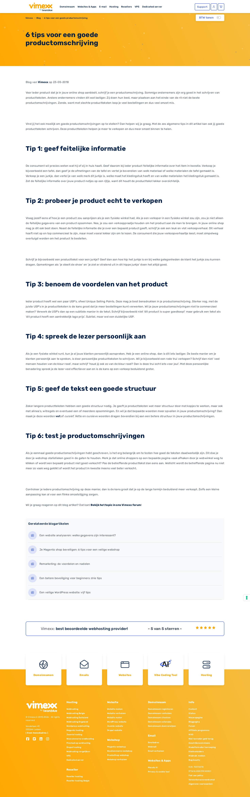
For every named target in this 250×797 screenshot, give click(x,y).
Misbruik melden (197, 756)
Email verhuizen (156, 751)
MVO (191, 734)
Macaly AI (153, 767)
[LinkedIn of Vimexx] (42, 739)
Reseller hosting (74, 776)
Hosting (113, 6)
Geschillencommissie (199, 743)
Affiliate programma (199, 730)
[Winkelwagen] (221, 6)
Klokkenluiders (196, 751)
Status (192, 713)
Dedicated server (152, 6)
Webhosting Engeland (77, 722)
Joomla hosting (74, 734)
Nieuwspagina (196, 717)
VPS (137, 6)
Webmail (152, 747)
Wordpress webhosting (77, 726)
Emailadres (153, 742)
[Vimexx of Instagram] (49, 739)
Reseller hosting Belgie (78, 781)
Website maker (114, 717)
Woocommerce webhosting (80, 739)
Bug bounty (194, 760)
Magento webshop (116, 747)
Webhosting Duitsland (77, 717)
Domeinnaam (67, 6)
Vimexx (29, 18)
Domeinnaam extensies (159, 722)
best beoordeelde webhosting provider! (92, 628)
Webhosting (72, 709)
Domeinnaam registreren (160, 709)
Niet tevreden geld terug (201, 739)
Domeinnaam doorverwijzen (162, 726)
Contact (193, 709)
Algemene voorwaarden (201, 784)
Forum (192, 726)
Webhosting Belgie (75, 713)
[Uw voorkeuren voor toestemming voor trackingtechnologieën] (247, 597)
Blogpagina (194, 722)
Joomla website (115, 726)
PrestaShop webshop (118, 755)
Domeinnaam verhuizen (160, 713)
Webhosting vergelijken (78, 751)
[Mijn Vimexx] (214, 6)
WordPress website (116, 722)
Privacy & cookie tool (159, 772)
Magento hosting (75, 730)
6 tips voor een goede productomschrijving (65, 18)
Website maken (114, 709)
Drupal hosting (73, 747)
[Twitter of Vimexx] (35, 739)
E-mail (103, 6)
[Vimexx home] (39, 6)
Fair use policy (196, 775)
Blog (38, 18)
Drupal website (114, 730)
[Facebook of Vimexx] (29, 739)
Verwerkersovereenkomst (202, 779)
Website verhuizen (116, 713)
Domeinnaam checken (159, 717)
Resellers (126, 6)
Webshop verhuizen (117, 759)
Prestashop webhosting (78, 743)
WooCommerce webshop (119, 751)
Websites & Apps (87, 6)
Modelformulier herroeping (202, 747)
